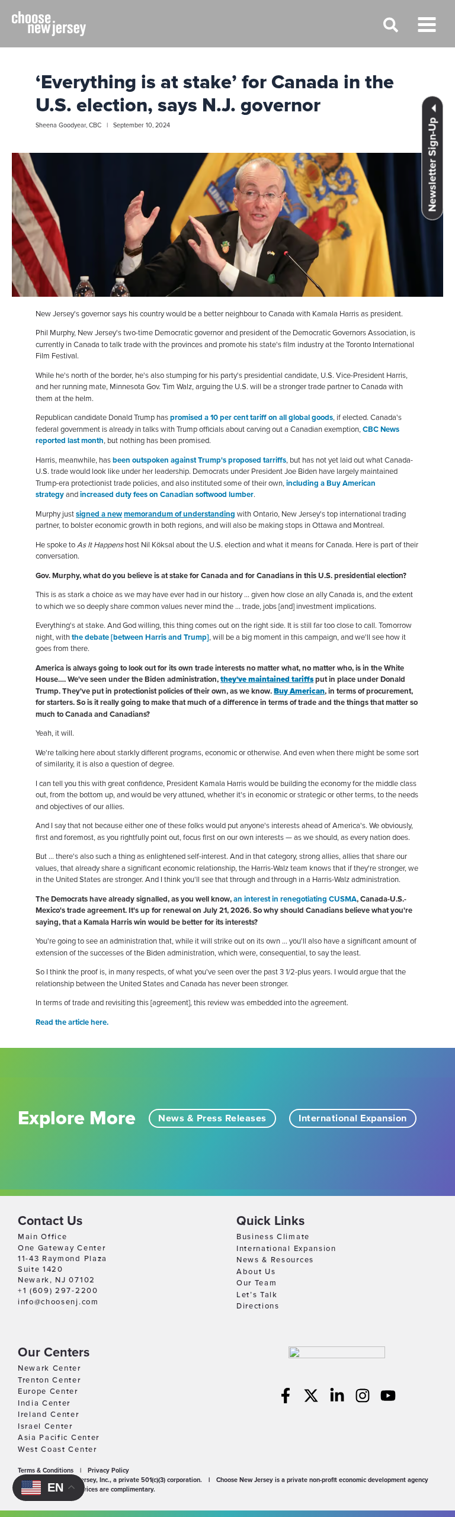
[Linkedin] (337, 1395)
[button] (391, 30)
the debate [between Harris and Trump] (140, 637)
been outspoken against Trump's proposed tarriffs (199, 460)
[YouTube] (388, 1395)
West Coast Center (57, 1449)
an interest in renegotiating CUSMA (295, 899)
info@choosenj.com (58, 1302)
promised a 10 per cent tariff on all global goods (251, 417)
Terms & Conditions (45, 1470)
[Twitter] (311, 1395)
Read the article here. (72, 1022)
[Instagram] (362, 1395)
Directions (258, 1306)
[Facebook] (285, 1395)
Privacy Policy (108, 1470)
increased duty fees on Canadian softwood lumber (166, 494)
